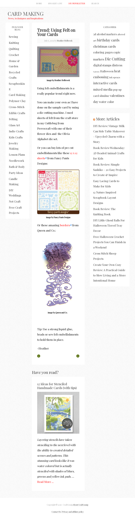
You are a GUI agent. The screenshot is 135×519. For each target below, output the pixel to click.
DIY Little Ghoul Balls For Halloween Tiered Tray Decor (109, 225)
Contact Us (56, 512)
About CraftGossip (80, 505)
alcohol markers (107, 34)
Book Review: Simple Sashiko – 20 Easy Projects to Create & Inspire (109, 170)
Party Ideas (16, 173)
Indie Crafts (16, 131)
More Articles (107, 119)
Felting (13, 119)
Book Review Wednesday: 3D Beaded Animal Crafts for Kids (109, 153)
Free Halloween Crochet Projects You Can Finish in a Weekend (109, 242)
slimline (104, 95)
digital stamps (102, 65)
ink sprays (114, 77)
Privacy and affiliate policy (73, 512)
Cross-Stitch (16, 107)
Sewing (13, 36)
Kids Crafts (16, 137)
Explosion (96, 72)
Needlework (16, 160)
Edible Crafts (17, 113)
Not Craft (14, 201)
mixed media (102, 89)
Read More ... (45, 482)
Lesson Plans (17, 154)
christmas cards (104, 46)
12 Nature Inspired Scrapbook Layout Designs (104, 197)
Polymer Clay (17, 101)
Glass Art (14, 125)
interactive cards (105, 83)
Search (95, 3)
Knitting (14, 42)
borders (65, 225)
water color (106, 102)
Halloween (107, 71)
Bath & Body (17, 166)
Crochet (14, 55)
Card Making (26, 13)
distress (117, 65)
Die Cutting (115, 58)
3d (94, 34)
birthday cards (108, 40)
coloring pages (103, 52)
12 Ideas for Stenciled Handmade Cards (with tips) (57, 386)
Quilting (14, 49)
